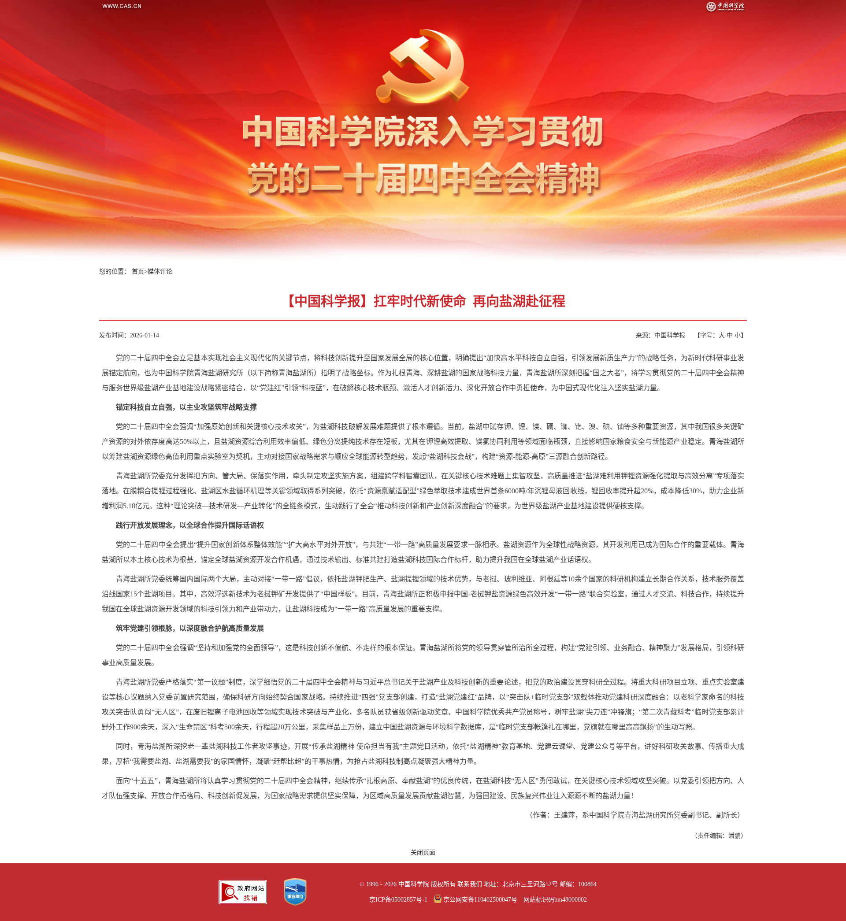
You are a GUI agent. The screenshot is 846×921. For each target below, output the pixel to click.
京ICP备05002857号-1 (398, 899)
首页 (138, 271)
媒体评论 (160, 271)
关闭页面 (423, 852)
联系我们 (469, 884)
